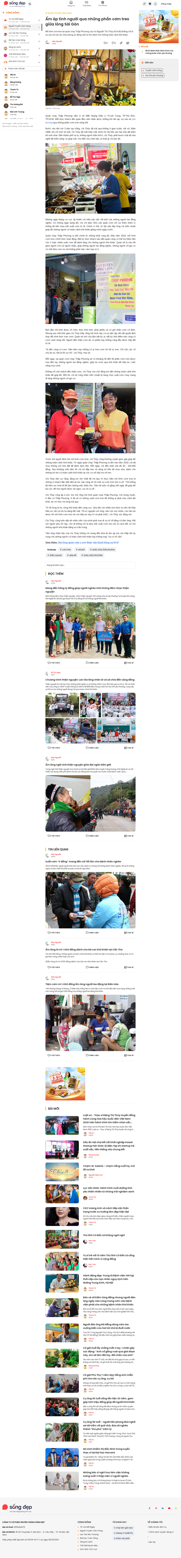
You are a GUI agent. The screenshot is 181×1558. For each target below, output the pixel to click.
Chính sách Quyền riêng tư (160, 1532)
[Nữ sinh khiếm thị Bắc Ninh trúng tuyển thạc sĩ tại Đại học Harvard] (62, 1457)
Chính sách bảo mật (25, 126)
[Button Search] (29, 4)
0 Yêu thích (55, 663)
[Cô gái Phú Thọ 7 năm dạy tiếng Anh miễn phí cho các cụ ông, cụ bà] (62, 1383)
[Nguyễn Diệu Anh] (85, 1176)
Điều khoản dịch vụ (157, 1527)
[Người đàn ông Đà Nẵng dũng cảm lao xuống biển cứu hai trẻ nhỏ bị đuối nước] (62, 1333)
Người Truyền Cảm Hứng (91, 1530)
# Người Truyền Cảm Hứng (58, 13)
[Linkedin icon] (162, 1508)
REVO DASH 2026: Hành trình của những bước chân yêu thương (159, 52)
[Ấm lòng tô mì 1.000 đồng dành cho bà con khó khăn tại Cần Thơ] (76, 961)
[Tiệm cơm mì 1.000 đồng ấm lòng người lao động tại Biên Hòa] (90, 1022)
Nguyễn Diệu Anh (96, 1175)
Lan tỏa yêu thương (154, 75)
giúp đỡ (72, 555)
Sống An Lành (86, 1541)
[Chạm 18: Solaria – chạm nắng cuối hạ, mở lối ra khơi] (62, 1172)
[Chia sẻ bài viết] (144, 3)
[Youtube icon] (169, 1508)
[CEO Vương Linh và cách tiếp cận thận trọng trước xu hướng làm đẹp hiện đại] (62, 1216)
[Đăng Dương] (85, 1156)
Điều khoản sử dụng (9, 126)
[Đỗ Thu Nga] (47, 674)
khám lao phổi (123, 1538)
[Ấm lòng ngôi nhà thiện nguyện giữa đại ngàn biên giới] (90, 803)
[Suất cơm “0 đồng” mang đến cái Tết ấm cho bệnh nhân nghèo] (90, 900)
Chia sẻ (130, 663)
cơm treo (66, 549)
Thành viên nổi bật (16, 68)
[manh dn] (85, 1198)
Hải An (91, 1133)
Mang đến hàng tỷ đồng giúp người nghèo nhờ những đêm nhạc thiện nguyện (87, 590)
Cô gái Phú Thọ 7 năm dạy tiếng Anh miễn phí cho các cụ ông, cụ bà (108, 1376)
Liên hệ (151, 1542)
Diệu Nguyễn (57, 41)
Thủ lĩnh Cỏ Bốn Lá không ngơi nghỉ (104, 1235)
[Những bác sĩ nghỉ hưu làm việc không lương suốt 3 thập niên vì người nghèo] (62, 1481)
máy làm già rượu (124, 1527)
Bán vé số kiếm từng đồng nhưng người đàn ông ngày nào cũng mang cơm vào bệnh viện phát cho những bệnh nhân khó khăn (109, 1301)
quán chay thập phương (103, 549)
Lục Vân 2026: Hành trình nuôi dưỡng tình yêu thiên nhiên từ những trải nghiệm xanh (108, 1189)
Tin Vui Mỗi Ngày (87, 1527)
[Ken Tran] (85, 1242)
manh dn (92, 1197)
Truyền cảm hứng (153, 70)
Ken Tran (92, 1240)
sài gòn (81, 549)
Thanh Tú (92, 1222)
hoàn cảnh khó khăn (93, 555)
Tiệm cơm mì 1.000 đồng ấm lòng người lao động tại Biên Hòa (81, 984)
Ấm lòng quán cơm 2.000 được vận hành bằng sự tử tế (88, 542)
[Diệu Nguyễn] (47, 582)
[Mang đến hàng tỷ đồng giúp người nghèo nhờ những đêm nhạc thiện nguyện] (90, 630)
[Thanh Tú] (85, 1223)
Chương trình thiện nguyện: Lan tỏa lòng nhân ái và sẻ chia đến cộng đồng (89, 680)
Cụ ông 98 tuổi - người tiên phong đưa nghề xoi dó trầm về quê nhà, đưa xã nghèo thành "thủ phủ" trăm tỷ (109, 1425)
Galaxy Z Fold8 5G (124, 1533)
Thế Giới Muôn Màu (89, 1545)
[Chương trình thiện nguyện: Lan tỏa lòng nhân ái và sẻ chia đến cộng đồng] (90, 718)
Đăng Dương (94, 1155)
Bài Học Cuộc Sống (89, 1538)
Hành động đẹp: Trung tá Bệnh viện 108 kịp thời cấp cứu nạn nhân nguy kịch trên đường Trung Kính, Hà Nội (108, 1279)
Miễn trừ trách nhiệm (20, 123)
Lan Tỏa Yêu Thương (89, 1534)
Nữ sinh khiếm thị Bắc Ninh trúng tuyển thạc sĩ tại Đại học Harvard (106, 1450)
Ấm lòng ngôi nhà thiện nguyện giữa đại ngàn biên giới (78, 765)
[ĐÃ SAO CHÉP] (121, 43)
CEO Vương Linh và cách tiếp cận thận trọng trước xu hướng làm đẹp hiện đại (106, 1210)
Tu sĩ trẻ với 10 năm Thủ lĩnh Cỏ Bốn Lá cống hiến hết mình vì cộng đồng (108, 1257)
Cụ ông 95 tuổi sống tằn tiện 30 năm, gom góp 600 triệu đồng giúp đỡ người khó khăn (109, 1400)
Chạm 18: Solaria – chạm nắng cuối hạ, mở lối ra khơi (109, 1167)
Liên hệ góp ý (7, 123)
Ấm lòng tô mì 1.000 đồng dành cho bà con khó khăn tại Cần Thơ (83, 949)
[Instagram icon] (156, 1508)
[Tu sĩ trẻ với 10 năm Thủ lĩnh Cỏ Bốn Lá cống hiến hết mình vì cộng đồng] (62, 1261)
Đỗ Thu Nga (55, 672)
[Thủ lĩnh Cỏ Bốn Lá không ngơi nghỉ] (62, 1239)
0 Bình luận (94, 663)
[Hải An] (85, 1134)
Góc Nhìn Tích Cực (88, 1549)
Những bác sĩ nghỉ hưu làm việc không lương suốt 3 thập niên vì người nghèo (106, 1474)
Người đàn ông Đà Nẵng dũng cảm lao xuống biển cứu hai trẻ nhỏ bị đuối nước (106, 1326)
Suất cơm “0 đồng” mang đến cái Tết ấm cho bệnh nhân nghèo (83, 861)
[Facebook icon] (149, 1508)
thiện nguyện (55, 555)
